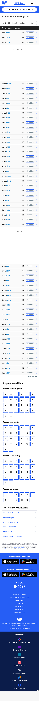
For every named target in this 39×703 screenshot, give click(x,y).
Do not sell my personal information (19, 628)
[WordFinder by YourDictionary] (4, 3)
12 (27, 500)
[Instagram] (24, 587)
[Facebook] (15, 587)
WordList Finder (19, 658)
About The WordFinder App (19, 597)
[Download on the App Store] (10, 561)
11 (22, 500)
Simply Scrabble (19, 665)
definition (30, 33)
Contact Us (19, 603)
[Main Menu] (36, 3)
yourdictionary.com (19, 547)
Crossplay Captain (19, 673)
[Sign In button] (32, 3)
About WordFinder (19, 594)
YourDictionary (19, 688)
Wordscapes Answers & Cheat (19, 642)
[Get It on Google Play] (28, 561)
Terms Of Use (19, 609)
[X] (19, 587)
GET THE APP (19, 3)
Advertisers (19, 600)
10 (16, 500)
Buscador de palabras (20, 680)
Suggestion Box (19, 612)
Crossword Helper (19, 650)
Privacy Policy (19, 606)
